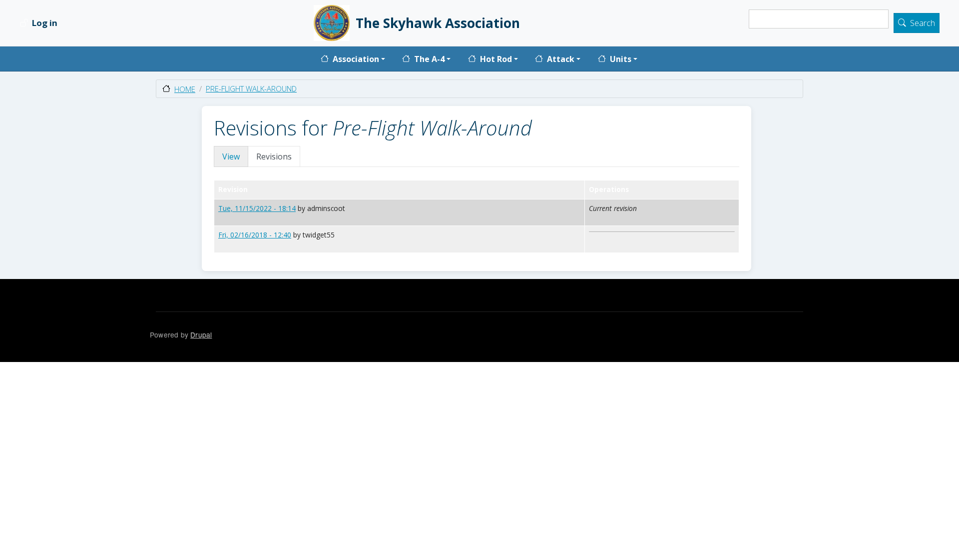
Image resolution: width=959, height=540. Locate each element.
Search (922, 23)
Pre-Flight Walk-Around (251, 89)
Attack (560, 59)
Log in (44, 23)
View (231, 156)
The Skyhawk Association (438, 23)
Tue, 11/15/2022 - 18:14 (257, 208)
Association (356, 59)
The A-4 (429, 59)
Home (184, 89)
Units (620, 59)
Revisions (274, 156)
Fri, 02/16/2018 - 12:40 (254, 235)
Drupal (201, 335)
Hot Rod (496, 59)
